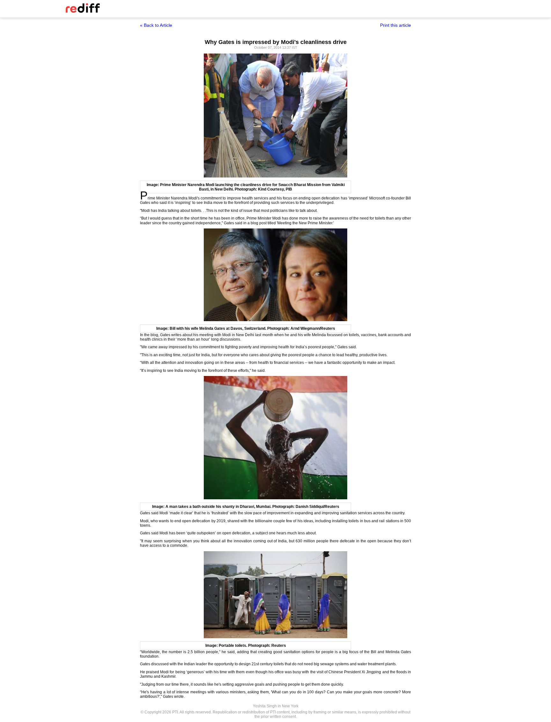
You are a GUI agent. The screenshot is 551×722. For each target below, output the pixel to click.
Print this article (395, 25)
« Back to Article (156, 25)
